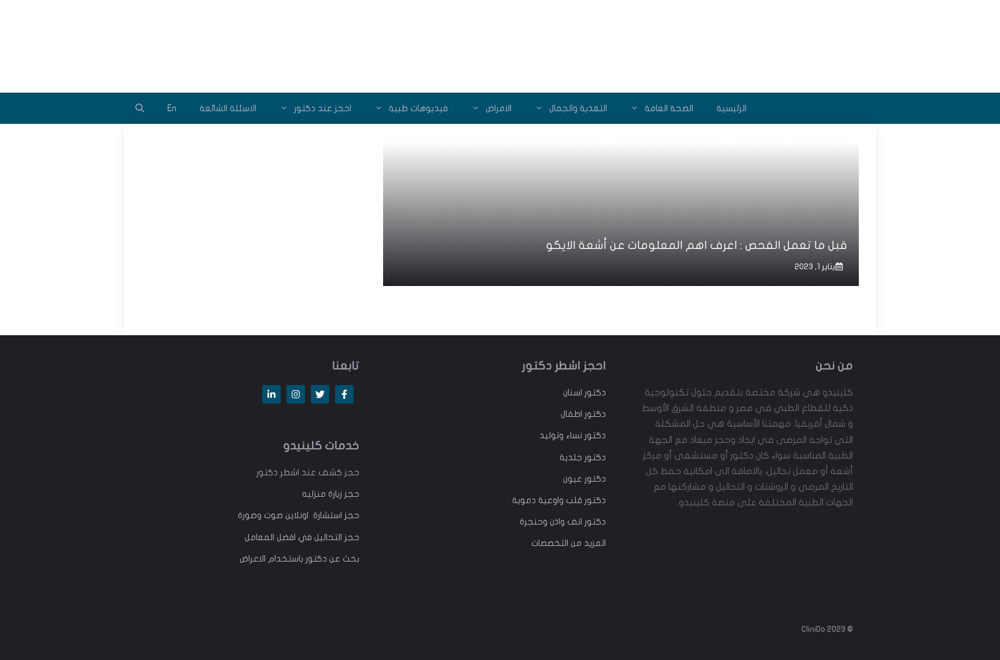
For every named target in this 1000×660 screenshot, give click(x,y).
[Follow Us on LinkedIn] (271, 394)
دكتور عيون (584, 478)
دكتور (594, 392)
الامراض (499, 108)
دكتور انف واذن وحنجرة (563, 521)
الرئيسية (731, 108)
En (172, 108)
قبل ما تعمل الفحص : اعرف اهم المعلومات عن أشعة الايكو (696, 245)
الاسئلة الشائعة (228, 108)
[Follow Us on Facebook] (344, 394)
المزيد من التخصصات (568, 543)
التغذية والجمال (578, 108)
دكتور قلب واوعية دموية (559, 500)
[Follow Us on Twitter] (320, 394)
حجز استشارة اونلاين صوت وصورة (298, 515)
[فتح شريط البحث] (140, 108)
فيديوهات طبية (418, 108)
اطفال (571, 414)
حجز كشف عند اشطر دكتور (307, 472)
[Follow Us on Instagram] (295, 394)
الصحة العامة (669, 108)
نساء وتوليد (560, 435)
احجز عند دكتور (322, 108)
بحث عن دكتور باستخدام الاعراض (299, 558)
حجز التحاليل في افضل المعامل (302, 537)
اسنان (572, 392)
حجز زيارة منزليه (330, 493)
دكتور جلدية (583, 457)
